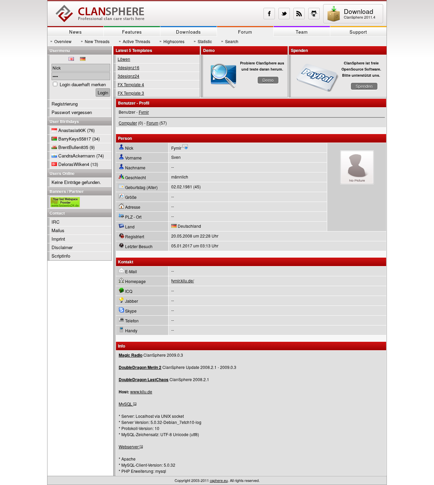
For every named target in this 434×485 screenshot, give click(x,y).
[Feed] (299, 13)
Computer (128, 123)
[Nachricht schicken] (185, 148)
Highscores (171, 41)
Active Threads (134, 41)
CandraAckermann (76, 155)
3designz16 (128, 67)
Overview (61, 41)
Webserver (129, 446)
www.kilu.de (141, 391)
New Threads (95, 41)
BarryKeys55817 (74, 138)
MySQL (126, 404)
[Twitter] (284, 13)
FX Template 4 (131, 84)
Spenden (364, 86)
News (75, 32)
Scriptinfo (61, 256)
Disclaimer (62, 247)
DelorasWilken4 (73, 164)
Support (358, 32)
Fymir (144, 112)
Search (229, 41)
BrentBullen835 (73, 147)
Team (302, 32)
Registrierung (65, 103)
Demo (268, 80)
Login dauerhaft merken (83, 84)
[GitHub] (314, 13)
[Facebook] (269, 13)
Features (132, 32)
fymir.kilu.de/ (182, 280)
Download (359, 13)
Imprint (58, 239)
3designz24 (128, 76)
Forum (245, 32)
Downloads (188, 32)
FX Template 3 (131, 93)
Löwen (124, 59)
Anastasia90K (72, 130)
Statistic (203, 41)
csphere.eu (219, 480)
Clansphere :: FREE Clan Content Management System (100, 13)
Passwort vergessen (72, 112)
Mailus (58, 230)
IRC (56, 222)
